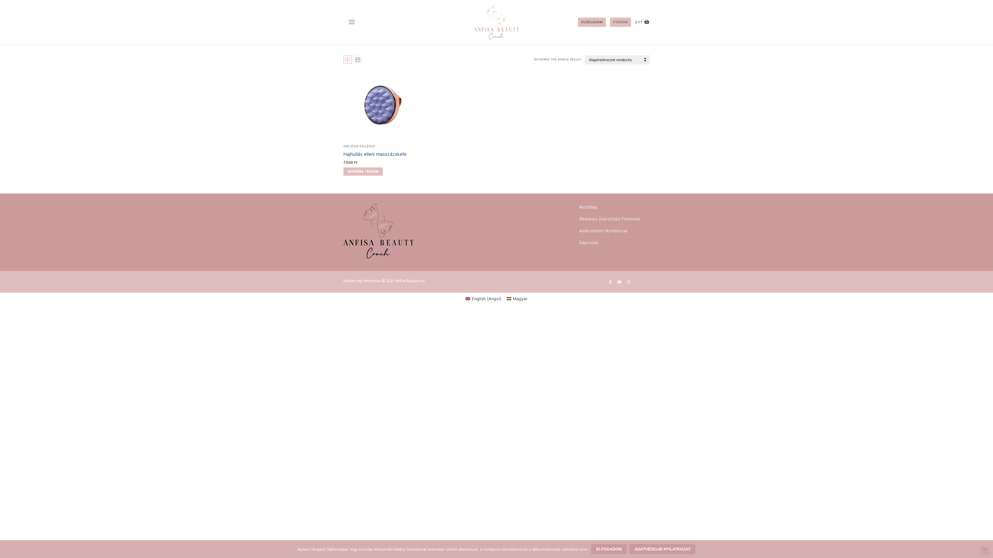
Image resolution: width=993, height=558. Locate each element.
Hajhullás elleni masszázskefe (375, 154)
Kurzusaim (592, 22)
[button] (363, 171)
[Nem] (984, 551)
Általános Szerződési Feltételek (610, 218)
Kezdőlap (588, 207)
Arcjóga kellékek (359, 146)
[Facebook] (610, 281)
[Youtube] (619, 281)
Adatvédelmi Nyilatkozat (603, 230)
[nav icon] (351, 22)
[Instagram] (628, 281)
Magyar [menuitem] (520, 298)
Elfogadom (609, 549)
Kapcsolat (589, 242)
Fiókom (620, 22)
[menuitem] (483, 298)
